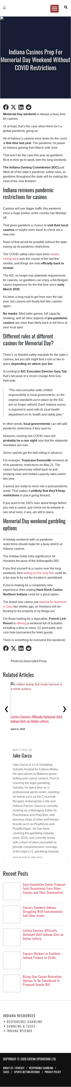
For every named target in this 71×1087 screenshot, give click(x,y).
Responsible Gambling (24, 1022)
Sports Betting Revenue (27, 1072)
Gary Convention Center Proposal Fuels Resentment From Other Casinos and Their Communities (36, 721)
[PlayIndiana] (34, 7)
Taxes (6, 1072)
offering (21, 623)
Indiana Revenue (20, 1031)
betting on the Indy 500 (38, 573)
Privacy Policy (53, 1072)
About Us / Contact (13, 1068)
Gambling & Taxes (21, 1026)
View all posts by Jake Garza (27, 857)
